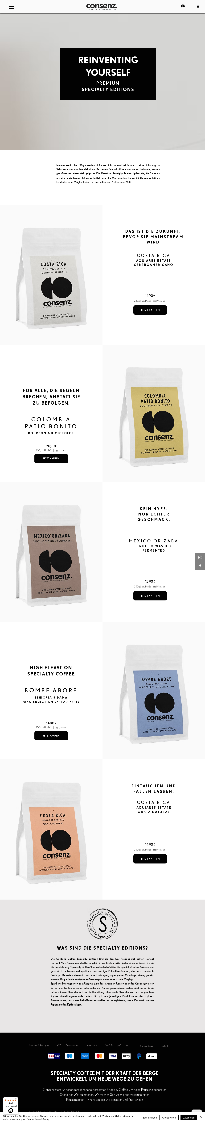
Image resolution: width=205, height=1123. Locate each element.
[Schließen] (201, 1117)
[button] (11, 7)
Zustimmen (189, 1117)
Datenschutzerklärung (38, 1119)
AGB (59, 1045)
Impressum (92, 1045)
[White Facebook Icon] (200, 565)
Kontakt (164, 1045)
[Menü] (16, 1099)
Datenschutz (72, 1045)
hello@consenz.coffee (93, 1000)
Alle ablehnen (169, 1117)
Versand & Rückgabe (39, 1045)
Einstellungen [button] (150, 1117)
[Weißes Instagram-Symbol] (200, 557)
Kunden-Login (146, 1045)
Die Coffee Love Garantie (116, 1045)
